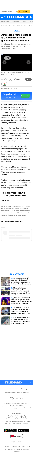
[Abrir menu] (2, 17)
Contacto (27, 392)
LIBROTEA (17, 452)
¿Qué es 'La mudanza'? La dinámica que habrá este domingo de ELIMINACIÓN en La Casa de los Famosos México (21, 301)
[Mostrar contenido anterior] (4, 62)
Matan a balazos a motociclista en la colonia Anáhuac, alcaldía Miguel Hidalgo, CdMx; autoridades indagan (21, 292)
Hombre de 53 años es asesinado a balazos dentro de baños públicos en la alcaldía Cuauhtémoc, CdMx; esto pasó (21, 311)
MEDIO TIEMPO (15, 446)
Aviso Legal (24, 389)
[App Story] (23, 430)
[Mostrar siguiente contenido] (28, 62)
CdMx (11, 11)
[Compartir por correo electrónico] (18, 79)
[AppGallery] (16, 436)
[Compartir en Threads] (14, 79)
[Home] (17, 17)
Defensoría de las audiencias (13, 392)
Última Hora (5, 21)
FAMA (29, 446)
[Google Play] (10, 430)
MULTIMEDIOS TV (10, 449)
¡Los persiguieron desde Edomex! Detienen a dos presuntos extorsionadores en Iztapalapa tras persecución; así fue (20, 321)
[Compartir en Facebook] (6, 79)
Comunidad (15, 21)
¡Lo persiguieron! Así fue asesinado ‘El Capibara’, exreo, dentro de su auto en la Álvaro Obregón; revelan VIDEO (21, 282)
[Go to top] (30, 382)
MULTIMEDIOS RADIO (23, 449)
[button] (4, 84)
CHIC (23, 446)
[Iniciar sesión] (31, 17)
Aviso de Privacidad (13, 389)
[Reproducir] (7, 58)
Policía (24, 21)
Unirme (23, 96)
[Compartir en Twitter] (10, 79)
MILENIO (6, 446)
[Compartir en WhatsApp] (3, 79)
